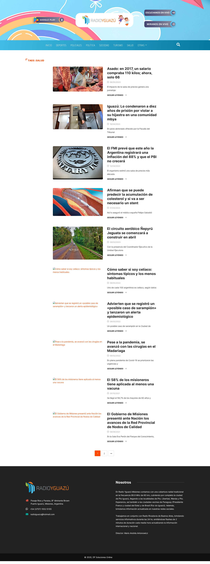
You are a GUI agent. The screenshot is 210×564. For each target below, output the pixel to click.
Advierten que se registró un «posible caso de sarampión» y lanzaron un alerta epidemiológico (131, 310)
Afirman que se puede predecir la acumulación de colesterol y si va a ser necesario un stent (130, 196)
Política (90, 45)
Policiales (76, 45)
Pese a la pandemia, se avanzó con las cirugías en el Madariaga (131, 346)
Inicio (48, 45)
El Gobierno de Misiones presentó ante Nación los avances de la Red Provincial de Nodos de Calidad (131, 420)
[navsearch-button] (178, 45)
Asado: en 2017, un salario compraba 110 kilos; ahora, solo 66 (129, 73)
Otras (141, 45)
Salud (130, 45)
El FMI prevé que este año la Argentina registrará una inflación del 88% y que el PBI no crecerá (132, 154)
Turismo (118, 45)
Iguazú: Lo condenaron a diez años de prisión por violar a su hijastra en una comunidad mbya (132, 112)
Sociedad (104, 45)
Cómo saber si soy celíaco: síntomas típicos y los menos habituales (131, 273)
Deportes (61, 45)
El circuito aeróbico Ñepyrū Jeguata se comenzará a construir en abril (130, 233)
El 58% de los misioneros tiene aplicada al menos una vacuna (130, 384)
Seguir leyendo (115, 95)
